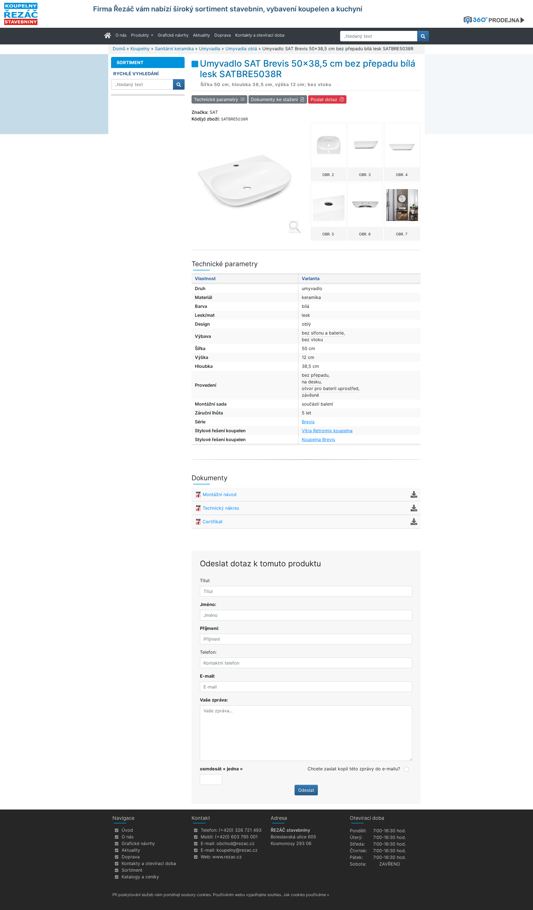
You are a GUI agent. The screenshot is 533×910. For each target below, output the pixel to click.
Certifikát (213, 521)
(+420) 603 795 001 (236, 836)
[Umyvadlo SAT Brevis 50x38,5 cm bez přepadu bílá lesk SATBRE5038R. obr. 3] (365, 145)
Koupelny (140, 48)
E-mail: (207, 676)
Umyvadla (209, 48)
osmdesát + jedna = (221, 768)
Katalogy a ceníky (140, 876)
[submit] (423, 36)
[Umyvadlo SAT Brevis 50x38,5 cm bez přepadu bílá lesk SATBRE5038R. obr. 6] (365, 204)
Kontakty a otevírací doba (259, 35)
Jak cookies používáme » (306, 894)
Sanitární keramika (174, 48)
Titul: (205, 580)
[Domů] (45, 14)
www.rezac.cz (227, 856)
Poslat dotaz (324, 99)
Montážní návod (220, 494)
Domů (119, 48)
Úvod (127, 830)
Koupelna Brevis (318, 439)
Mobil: (207, 836)
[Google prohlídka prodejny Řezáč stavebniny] (496, 20)
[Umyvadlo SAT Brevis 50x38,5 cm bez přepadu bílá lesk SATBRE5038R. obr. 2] (329, 145)
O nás (121, 35)
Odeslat (306, 790)
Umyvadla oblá (241, 48)
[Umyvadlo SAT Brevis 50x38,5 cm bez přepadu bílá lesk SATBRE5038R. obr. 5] (329, 204)
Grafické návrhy (173, 35)
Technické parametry (216, 99)
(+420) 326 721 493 (240, 830)
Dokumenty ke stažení (274, 99)
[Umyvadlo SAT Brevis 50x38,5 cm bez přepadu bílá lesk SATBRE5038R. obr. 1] (247, 179)
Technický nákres (221, 508)
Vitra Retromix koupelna (327, 430)
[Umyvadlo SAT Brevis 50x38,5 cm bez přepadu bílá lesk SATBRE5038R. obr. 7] (402, 204)
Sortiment (132, 870)
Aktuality (201, 35)
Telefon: (208, 652)
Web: (206, 856)
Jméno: (208, 604)
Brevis (308, 421)
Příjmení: (209, 628)
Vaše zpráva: (214, 700)
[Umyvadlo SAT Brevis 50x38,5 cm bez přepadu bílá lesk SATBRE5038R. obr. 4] (402, 145)
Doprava (222, 35)
